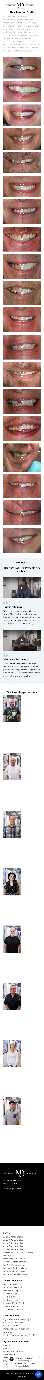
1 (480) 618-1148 (14, 1188)
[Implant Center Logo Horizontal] (20, 3)
